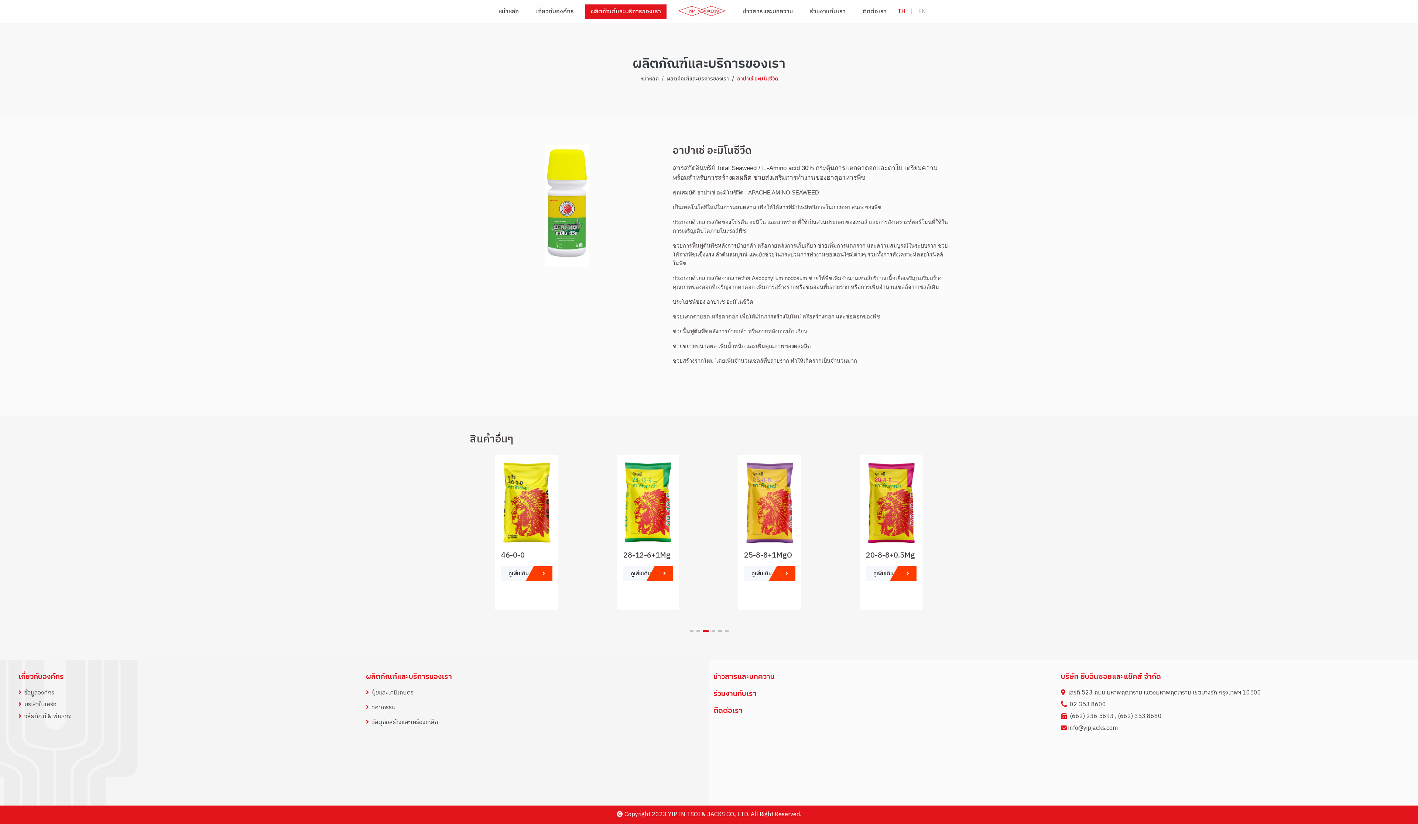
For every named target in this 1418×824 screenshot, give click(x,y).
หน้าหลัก (509, 12)
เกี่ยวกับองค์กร (41, 677)
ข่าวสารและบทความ (768, 12)
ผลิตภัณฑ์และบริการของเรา (698, 79)
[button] (691, 631)
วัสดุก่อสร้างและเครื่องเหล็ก (405, 722)
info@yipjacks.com (1093, 728)
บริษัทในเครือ (40, 705)
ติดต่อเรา (875, 12)
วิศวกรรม (383, 708)
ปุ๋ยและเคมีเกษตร (393, 693)
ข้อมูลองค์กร (39, 693)
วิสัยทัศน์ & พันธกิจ (48, 716)
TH (901, 12)
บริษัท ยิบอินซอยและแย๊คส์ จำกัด (1111, 677)
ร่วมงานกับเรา (828, 12)
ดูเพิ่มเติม (519, 573)
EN (922, 12)
